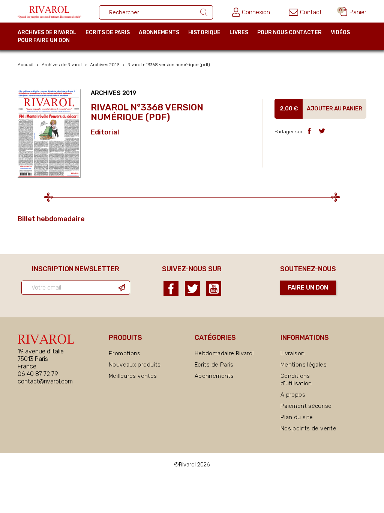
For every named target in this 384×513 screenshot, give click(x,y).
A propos (292, 394)
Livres (239, 32)
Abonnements (159, 32)
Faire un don (308, 287)
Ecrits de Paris (108, 32)
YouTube (213, 288)
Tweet (322, 131)
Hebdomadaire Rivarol (224, 353)
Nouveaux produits (134, 364)
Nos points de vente (308, 428)
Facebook (171, 288)
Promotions (125, 353)
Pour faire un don (44, 40)
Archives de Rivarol (47, 32)
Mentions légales (303, 364)
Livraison (292, 353)
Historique (204, 32)
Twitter (192, 288)
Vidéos (340, 32)
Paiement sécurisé (306, 406)
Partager (309, 131)
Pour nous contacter (289, 32)
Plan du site (296, 417)
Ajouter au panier (334, 108)
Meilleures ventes (133, 376)
